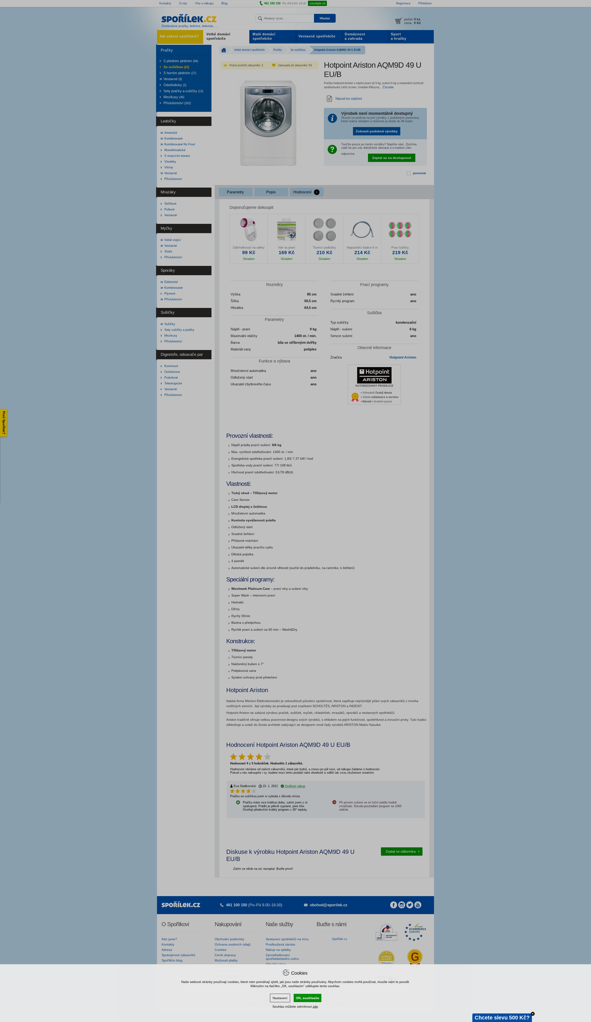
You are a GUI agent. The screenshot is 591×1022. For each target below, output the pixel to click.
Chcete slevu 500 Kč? (502, 1018)
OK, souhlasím (307, 998)
